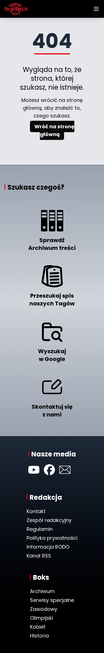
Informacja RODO (48, 546)
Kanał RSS (39, 555)
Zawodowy (43, 609)
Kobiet (37, 626)
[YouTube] (33, 469)
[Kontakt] (64, 469)
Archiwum (42, 591)
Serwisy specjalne (52, 600)
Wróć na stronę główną (54, 130)
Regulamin (40, 529)
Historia (39, 635)
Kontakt (36, 511)
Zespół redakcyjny (49, 520)
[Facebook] (49, 469)
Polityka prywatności (52, 537)
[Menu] (96, 9)
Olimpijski (41, 617)
